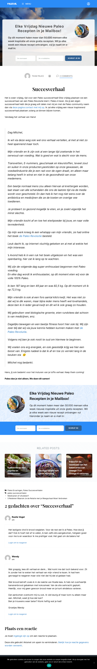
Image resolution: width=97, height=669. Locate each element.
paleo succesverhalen (17, 493)
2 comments (66, 76)
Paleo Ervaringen (15, 490)
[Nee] (94, 663)
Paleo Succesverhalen (32, 490)
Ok (49, 665)
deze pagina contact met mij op (28, 107)
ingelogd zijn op (21, 636)
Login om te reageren (17, 543)
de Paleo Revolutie (30, 236)
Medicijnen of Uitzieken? (18, 496)
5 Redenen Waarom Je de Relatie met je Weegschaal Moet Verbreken (37, 498)
